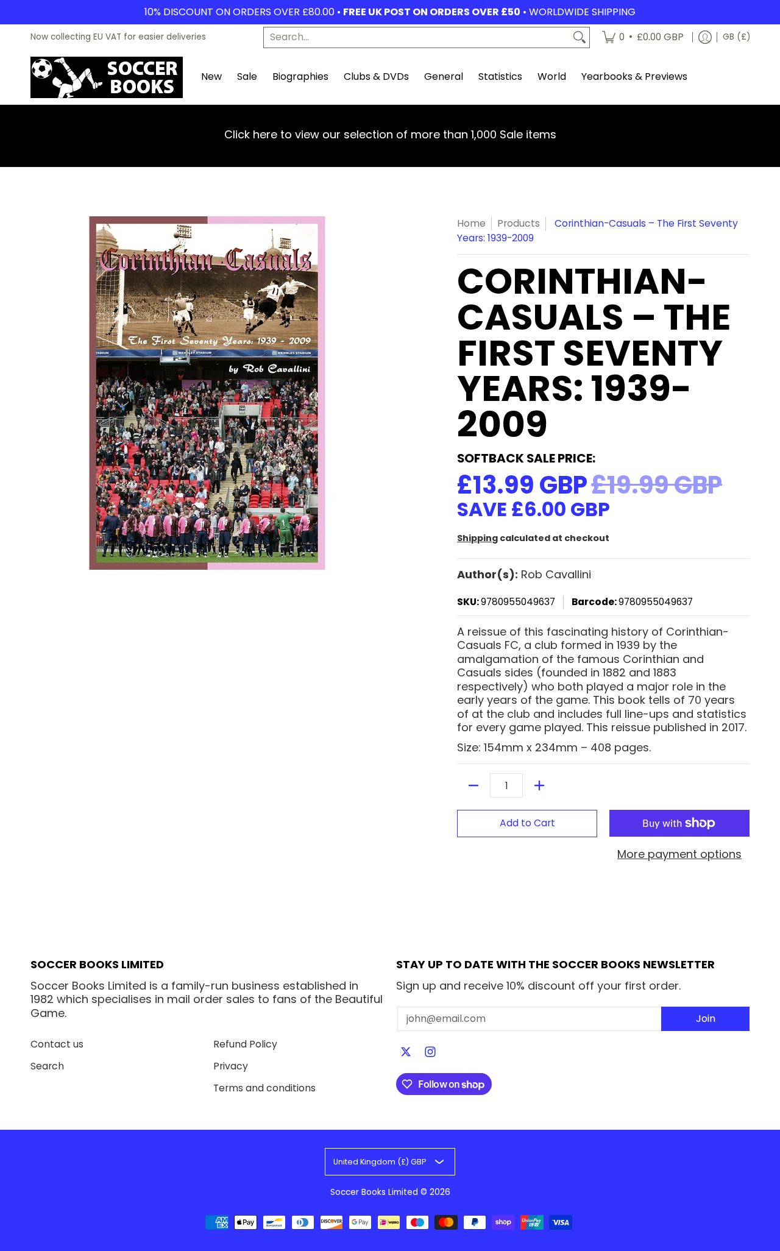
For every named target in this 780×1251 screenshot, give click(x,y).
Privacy (230, 1066)
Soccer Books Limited (374, 1192)
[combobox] (417, 37)
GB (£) (736, 37)
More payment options (679, 855)
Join (705, 1019)
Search (47, 1066)
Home (471, 223)
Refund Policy (245, 1044)
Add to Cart (527, 823)
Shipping (477, 538)
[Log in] (705, 37)
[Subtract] (473, 785)
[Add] (539, 785)
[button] (405, 1053)
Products (518, 223)
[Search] (579, 37)
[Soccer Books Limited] (106, 77)
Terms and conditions (264, 1088)
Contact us (56, 1044)
